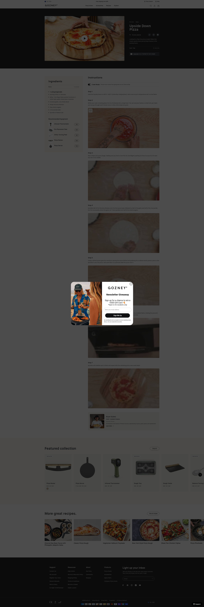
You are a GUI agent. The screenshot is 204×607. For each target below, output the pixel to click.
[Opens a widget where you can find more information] (196, 604)
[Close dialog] (131, 283)
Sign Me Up (117, 315)
